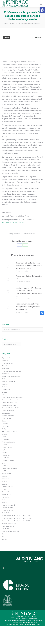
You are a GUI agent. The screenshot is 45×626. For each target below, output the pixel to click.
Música (4, 476)
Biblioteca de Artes (8, 379)
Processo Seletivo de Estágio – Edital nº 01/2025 (17, 518)
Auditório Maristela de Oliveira (11, 376)
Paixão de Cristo (7, 494)
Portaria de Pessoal (8, 505)
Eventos (6, 37)
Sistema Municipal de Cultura (11, 531)
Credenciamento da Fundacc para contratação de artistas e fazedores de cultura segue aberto (29, 265)
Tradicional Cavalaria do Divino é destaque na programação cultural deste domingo (28, 306)
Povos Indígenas (7, 508)
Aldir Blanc (5, 360)
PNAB (4, 500)
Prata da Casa (6, 513)
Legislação (5, 458)
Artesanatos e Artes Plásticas (11, 371)
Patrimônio (5, 497)
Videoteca (5, 539)
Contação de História (8, 410)
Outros (4, 489)
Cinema (4, 392)
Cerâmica (5, 387)
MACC (4, 471)
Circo (3, 395)
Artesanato (5, 368)
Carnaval (5, 384)
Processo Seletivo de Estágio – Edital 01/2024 (16, 521)
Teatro (4, 534)
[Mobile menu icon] (41, 4)
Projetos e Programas (9, 523)
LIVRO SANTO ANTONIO (9, 468)
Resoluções (6, 529)
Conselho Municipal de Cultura (11, 408)
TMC (3, 537)
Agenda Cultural (7, 358)
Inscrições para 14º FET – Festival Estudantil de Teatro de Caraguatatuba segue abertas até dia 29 (29, 292)
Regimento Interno (8, 526)
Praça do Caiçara (7, 510)
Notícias (4, 481)
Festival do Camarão (8, 442)
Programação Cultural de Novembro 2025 (29, 277)
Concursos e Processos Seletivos (12, 400)
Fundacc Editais (7, 447)
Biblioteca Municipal (8, 381)
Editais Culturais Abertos (10, 431)
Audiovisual (6, 374)
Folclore (4, 445)
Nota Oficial (5, 479)
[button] (42, 10)
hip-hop (4, 452)
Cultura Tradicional (8, 416)
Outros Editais (6, 492)
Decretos (5, 424)
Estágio (4, 434)
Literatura (5, 466)
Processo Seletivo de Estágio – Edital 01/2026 (16, 515)
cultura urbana (7, 418)
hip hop (4, 450)
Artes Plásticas (6, 366)
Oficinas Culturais (7, 487)
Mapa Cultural (6, 473)
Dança (4, 421)
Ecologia (4, 429)
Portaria (4, 502)
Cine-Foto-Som (6, 389)
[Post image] (8, 266)
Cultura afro (6, 413)
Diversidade (6, 426)
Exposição (5, 439)
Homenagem (6, 455)
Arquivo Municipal (7, 363)
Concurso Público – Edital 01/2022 (12, 397)
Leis (3, 463)
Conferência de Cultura (9, 402)
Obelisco (5, 484)
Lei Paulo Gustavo (8, 460)
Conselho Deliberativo (9, 405)
